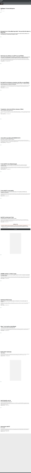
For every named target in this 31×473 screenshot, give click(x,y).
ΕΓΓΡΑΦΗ (15, 229)
